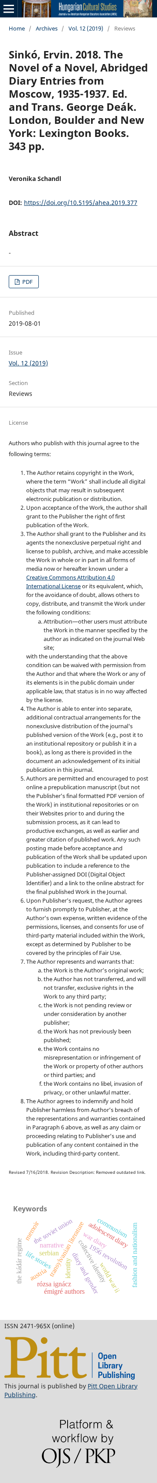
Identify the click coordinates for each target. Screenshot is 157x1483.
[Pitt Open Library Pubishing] (69, 1377)
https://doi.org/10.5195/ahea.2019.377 (80, 202)
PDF (27, 282)
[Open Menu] (8, 8)
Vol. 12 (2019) (85, 28)
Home (17, 28)
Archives (47, 28)
